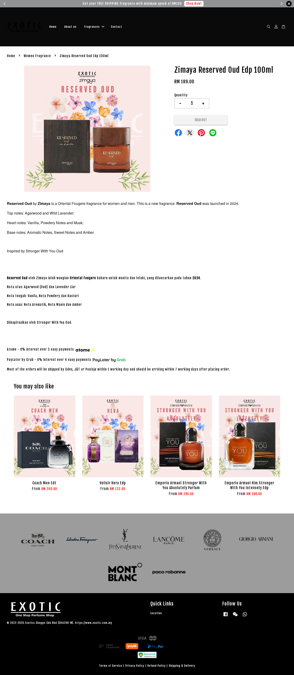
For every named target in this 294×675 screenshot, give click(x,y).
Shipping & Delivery (182, 665)
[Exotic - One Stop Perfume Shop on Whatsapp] (245, 616)
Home (53, 26)
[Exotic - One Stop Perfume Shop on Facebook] (225, 616)
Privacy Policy (134, 665)
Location (156, 613)
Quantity (181, 95)
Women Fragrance (37, 56)
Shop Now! (189, 4)
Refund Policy (156, 665)
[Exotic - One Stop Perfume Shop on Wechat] (235, 616)
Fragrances (92, 26)
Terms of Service (110, 665)
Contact (116, 26)
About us (70, 26)
